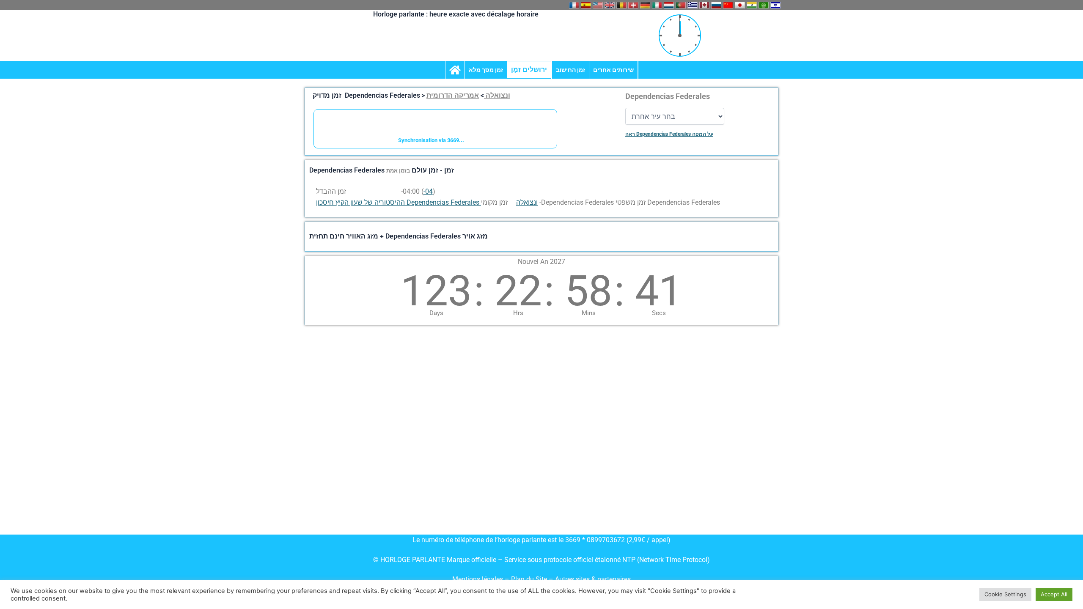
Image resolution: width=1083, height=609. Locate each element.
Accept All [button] (1054, 594)
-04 (428, 191)
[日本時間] (740, 5)
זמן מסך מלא (486, 69)
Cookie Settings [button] (1005, 594)
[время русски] (716, 5)
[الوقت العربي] (764, 5)
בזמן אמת (398, 170)
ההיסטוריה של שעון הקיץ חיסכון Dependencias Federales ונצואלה (427, 202)
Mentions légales (477, 579)
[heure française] (574, 5)
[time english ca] (704, 5)
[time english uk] (610, 5)
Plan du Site (530, 579)
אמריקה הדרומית (452, 95)
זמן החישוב (570, 69)
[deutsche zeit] (645, 5)
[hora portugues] (681, 5)
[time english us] (598, 5)
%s (395, 191)
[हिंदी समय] (752, 5)
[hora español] (586, 5)
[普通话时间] (728, 5)
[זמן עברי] (775, 5)
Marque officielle (471, 560)
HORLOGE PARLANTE (412, 560)
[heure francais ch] (633, 5)
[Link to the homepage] (455, 70)
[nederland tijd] (669, 5)
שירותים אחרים (613, 69)
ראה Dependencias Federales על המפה (669, 134)
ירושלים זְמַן (529, 70)
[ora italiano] (657, 5)
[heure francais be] (621, 5)
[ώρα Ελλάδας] (692, 5)
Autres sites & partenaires (593, 579)
